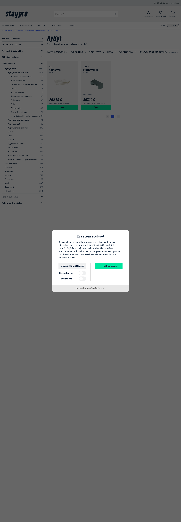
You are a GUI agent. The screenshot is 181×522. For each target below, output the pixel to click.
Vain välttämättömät (72, 266)
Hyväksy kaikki (109, 266)
